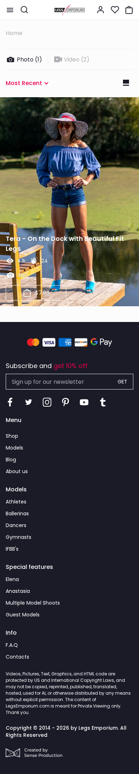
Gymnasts (18, 537)
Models (14, 447)
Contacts (17, 656)
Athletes (16, 501)
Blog (11, 459)
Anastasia (18, 591)
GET (122, 381)
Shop (12, 436)
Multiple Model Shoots (33, 602)
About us (17, 471)
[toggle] (10, 10)
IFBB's (12, 548)
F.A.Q (12, 645)
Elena (12, 579)
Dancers (16, 525)
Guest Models (23, 614)
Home (14, 33)
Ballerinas (17, 513)
